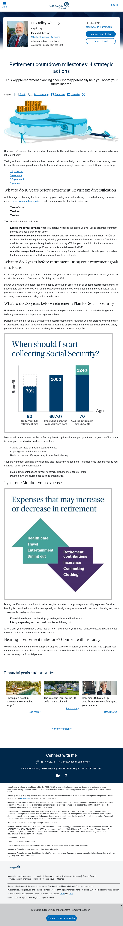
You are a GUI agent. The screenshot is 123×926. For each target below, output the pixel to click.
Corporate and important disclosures (38, 876)
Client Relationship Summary (68, 876)
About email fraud (46, 879)
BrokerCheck (25, 798)
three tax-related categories (26, 201)
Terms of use (88, 876)
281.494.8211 (93, 23)
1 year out (15, 183)
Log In (114, 4)
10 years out (16, 171)
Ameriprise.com (14, 876)
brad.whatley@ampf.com (99, 26)
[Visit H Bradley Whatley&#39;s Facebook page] (58, 775)
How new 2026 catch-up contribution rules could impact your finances (99, 702)
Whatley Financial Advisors (45, 37)
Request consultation (101, 34)
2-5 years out (17, 179)
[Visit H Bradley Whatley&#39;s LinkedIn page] (65, 775)
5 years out (16, 175)
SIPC (71, 894)
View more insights (61, 728)
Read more (33, 712)
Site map (60, 879)
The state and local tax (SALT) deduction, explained (60, 700)
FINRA (62, 894)
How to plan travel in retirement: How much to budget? (19, 702)
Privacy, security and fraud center (23, 879)
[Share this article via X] (83, 94)
